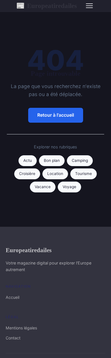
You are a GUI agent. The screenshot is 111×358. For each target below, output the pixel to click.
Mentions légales (21, 327)
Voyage (69, 186)
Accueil (12, 297)
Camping (80, 160)
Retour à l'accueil (55, 115)
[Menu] (89, 5)
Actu (27, 160)
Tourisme (83, 173)
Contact (13, 337)
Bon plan (52, 160)
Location (55, 173)
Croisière (27, 173)
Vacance (43, 186)
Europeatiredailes (46, 5)
